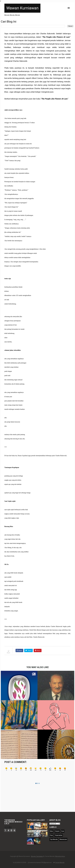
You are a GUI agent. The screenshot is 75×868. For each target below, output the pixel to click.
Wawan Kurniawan (22, 8)
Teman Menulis (59, 862)
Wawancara (63, 839)
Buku (51, 831)
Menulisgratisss (60, 856)
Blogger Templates (37, 856)
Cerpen (57, 831)
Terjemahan (58, 835)
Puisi (51, 835)
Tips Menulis (54, 839)
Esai (62, 831)
